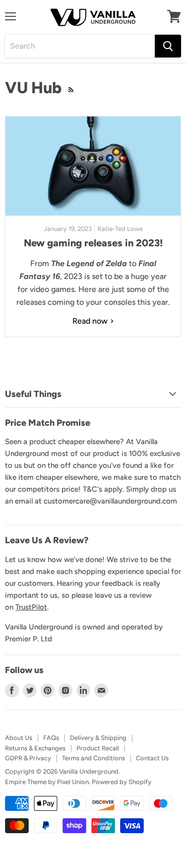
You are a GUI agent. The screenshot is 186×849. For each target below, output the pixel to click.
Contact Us (152, 758)
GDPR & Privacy (28, 758)
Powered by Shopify (121, 782)
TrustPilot (31, 607)
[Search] (168, 46)
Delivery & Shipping (98, 737)
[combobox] (80, 46)
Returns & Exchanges (35, 748)
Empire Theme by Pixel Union (47, 782)
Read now (91, 321)
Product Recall (97, 748)
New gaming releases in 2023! (93, 243)
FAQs (51, 737)
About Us (18, 737)
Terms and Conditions (93, 758)
